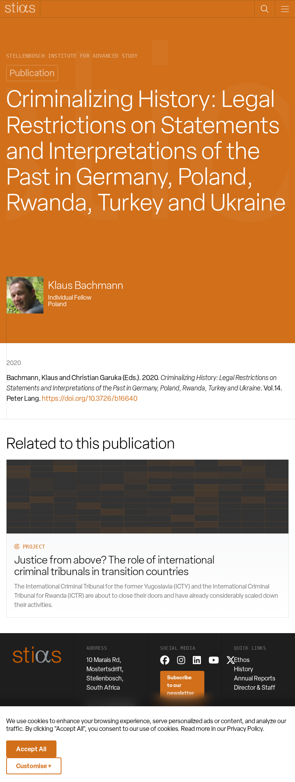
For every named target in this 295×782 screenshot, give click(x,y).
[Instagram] (181, 660)
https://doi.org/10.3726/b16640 (90, 398)
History (243, 669)
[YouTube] (214, 660)
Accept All (31, 749)
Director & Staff (254, 688)
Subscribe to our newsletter (180, 685)
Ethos (242, 660)
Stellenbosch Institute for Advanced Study (72, 56)
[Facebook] (164, 660)
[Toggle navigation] (285, 8)
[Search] (264, 8)
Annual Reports (254, 678)
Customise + (33, 766)
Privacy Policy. (246, 729)
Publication (32, 73)
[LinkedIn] (197, 660)
